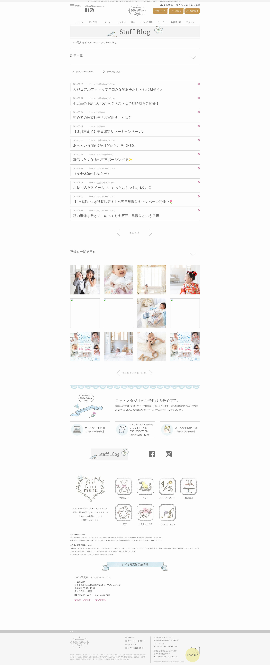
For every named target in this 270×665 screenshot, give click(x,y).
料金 (133, 22)
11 (141, 373)
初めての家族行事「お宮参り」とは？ (102, 117)
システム (122, 22)
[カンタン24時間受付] (94, 429)
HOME (72, 632)
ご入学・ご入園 (145, 524)
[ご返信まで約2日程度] (185, 429)
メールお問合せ (192, 11)
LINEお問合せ (176, 11)
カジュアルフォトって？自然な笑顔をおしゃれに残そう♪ (117, 89)
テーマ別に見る (114, 71)
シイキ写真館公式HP (135, 648)
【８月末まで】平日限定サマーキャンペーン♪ (108, 132)
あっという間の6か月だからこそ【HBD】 (105, 146)
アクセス (190, 22)
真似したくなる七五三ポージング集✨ (103, 160)
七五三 (124, 524)
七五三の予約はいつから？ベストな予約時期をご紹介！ (116, 103)
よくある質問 (146, 22)
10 (138, 373)
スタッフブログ (84, 600)
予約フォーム (160, 11)
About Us (131, 637)
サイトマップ (133, 644)
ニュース (80, 22)
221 (146, 373)
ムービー (162, 22)
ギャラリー (94, 22)
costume (192, 655)
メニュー (108, 22)
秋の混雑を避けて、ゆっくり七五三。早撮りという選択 (116, 216)
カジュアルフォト (167, 524)
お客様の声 (176, 22)
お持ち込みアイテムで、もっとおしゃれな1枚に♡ (112, 188)
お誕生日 (189, 498)
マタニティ (124, 498)
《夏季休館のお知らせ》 (92, 174)
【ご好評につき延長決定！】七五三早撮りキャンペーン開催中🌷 (123, 202)
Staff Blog (109, 454)
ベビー (145, 498)
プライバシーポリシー (136, 641)
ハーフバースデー (167, 498)
